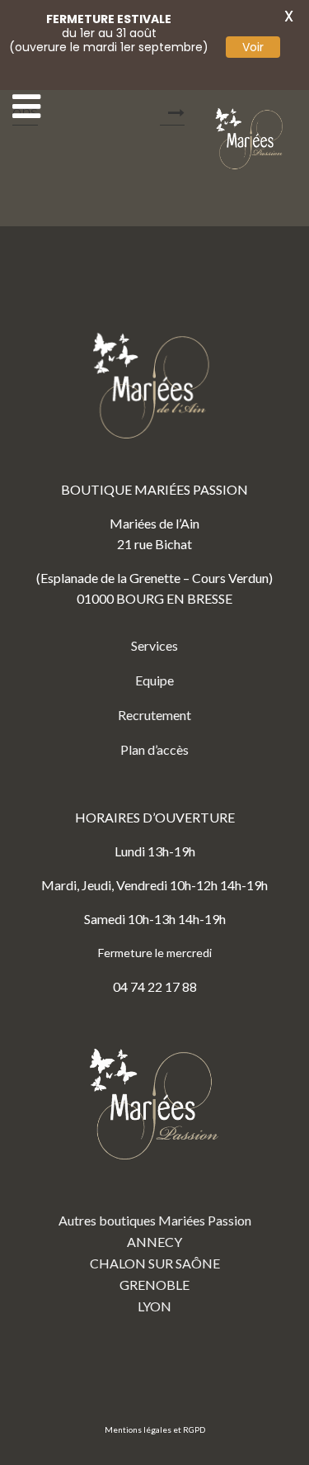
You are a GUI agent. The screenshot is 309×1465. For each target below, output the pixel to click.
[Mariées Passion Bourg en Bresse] (251, 139)
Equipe (154, 680)
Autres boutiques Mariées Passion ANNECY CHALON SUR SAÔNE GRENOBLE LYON (155, 1263)
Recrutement (154, 715)
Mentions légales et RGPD (155, 1429)
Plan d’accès (154, 749)
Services (154, 645)
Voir (253, 47)
